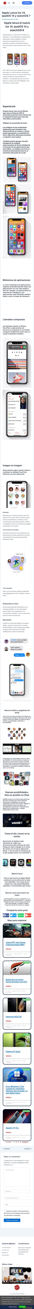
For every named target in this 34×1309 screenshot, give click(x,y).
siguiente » (25, 1142)
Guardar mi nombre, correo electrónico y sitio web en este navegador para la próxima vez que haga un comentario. (16, 1213)
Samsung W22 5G (14, 1017)
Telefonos (5, 1252)
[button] (9, 3)
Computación (6, 1247)
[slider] (7, 1281)
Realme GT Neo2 (13, 1051)
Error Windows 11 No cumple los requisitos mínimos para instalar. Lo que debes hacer (17, 1089)
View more (21, 1303)
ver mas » (9, 949)
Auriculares (5, 1255)
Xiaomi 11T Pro (12, 1128)
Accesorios (5, 1250)
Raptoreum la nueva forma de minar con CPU (16, 980)
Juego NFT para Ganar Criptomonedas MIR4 (15, 943)
